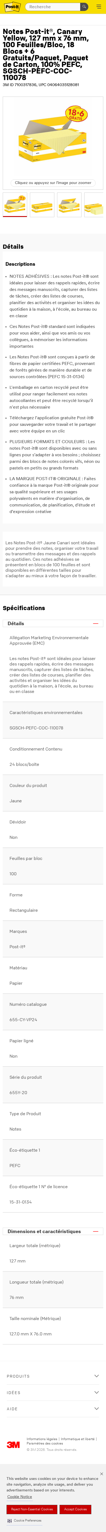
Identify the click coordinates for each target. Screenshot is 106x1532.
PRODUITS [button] (18, 1376)
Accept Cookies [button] (75, 1509)
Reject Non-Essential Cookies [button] (32, 1509)
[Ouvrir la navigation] (98, 7)
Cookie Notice (19, 1497)
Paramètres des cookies (45, 1443)
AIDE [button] (12, 1408)
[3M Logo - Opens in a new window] (12, 7)
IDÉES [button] (14, 1392)
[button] (24, 1520)
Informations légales (42, 1439)
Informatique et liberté (78, 1439)
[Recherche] (84, 7)
